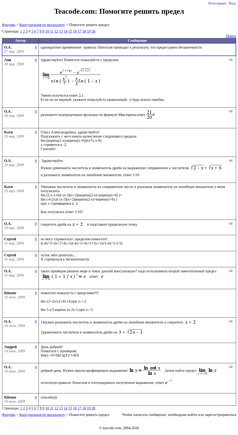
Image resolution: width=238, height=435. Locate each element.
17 (79, 31)
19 (89, 31)
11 (51, 31)
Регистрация (217, 3)
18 (84, 31)
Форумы (8, 25)
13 (61, 31)
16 (75, 31)
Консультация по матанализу (42, 25)
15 (70, 31)
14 (65, 31)
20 (93, 31)
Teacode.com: (76, 11)
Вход (232, 3)
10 (47, 31)
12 (56, 31)
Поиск (231, 36)
